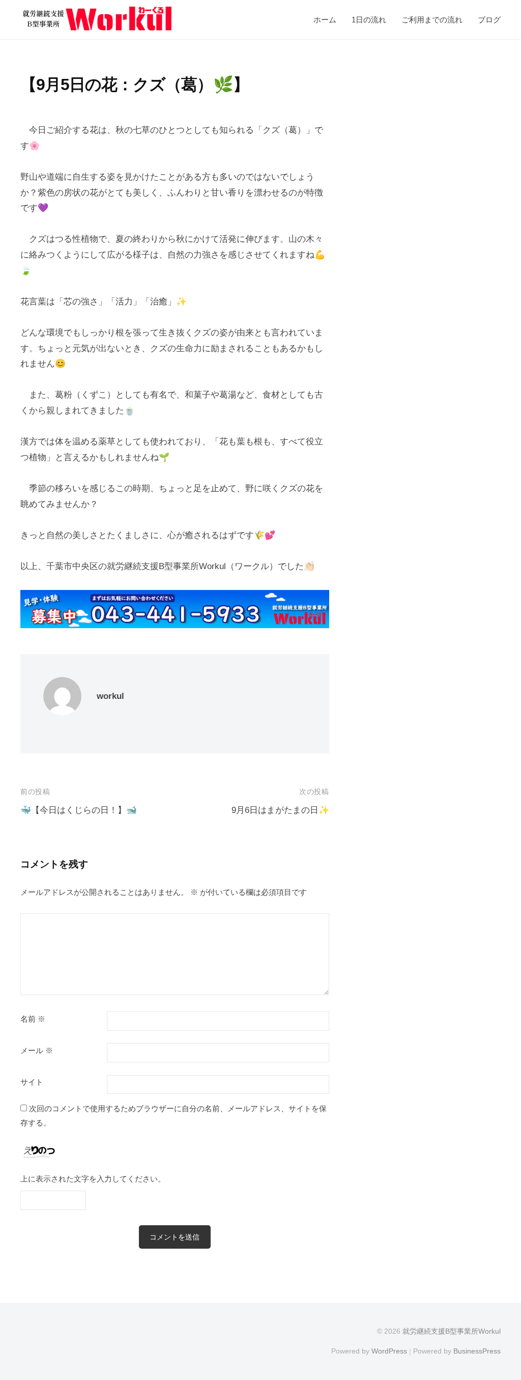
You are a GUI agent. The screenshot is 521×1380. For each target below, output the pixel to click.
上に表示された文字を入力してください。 (92, 1178)
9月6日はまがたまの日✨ (280, 810)
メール (36, 1051)
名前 (32, 1019)
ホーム (324, 19)
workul (110, 696)
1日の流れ (369, 19)
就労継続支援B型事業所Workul (451, 1331)
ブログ (489, 19)
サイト (31, 1082)
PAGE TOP (499, 1330)
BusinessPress (477, 1351)
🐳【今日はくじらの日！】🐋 (78, 810)
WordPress (389, 1351)
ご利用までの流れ (431, 19)
